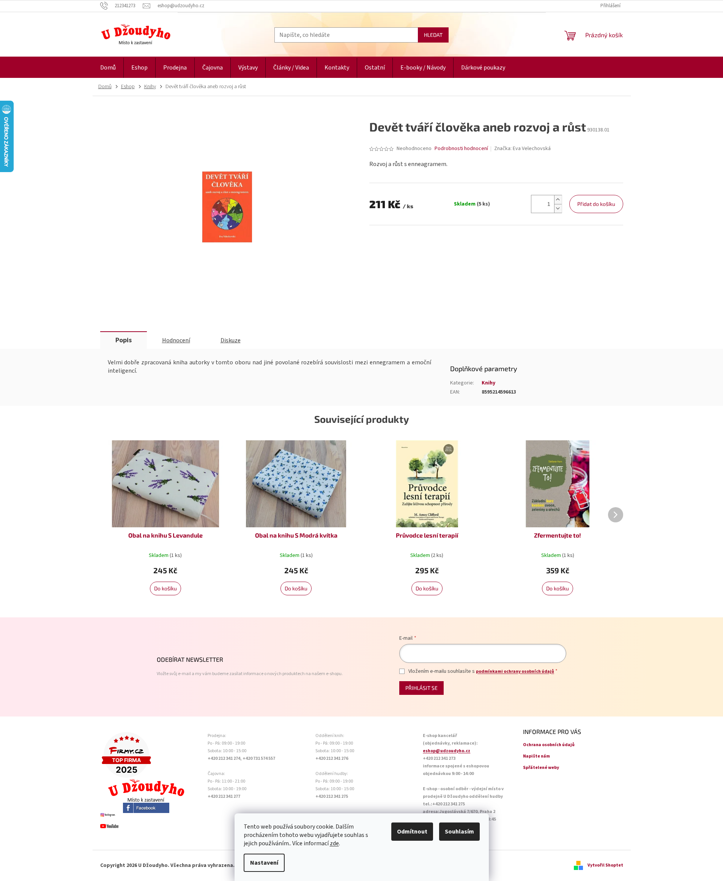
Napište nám (536, 756)
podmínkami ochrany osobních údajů (515, 671)
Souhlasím (459, 831)
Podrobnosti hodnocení (461, 148)
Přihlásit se (421, 688)
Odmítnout (412, 831)
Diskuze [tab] (231, 340)
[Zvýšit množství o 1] (558, 199)
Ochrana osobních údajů (549, 745)
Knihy (488, 383)
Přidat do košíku (596, 204)
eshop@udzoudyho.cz (446, 751)
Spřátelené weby (541, 767)
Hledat (433, 35)
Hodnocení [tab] (176, 340)
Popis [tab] (123, 340)
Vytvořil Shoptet (605, 865)
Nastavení (264, 863)
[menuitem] (108, 68)
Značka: (522, 148)
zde (334, 843)
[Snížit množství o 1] (558, 208)
